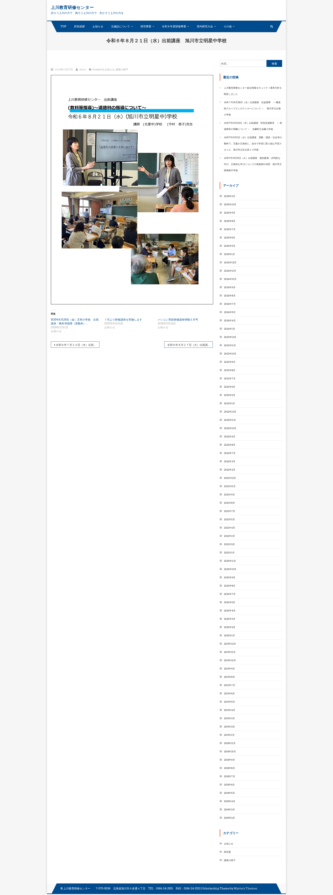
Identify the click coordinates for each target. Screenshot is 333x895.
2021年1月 (229, 552)
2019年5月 (229, 701)
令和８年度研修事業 (174, 26)
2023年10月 (230, 353)
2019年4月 (229, 709)
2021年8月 (229, 502)
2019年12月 (230, 643)
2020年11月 (230, 560)
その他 (228, 26)
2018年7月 (229, 776)
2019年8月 (229, 676)
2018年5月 (229, 792)
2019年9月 (229, 668)
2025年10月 (230, 204)
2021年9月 (229, 494)
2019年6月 (229, 693)
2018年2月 (229, 817)
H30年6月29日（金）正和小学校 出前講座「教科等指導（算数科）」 (75, 321)
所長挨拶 (79, 26)
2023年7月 (229, 378)
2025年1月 (229, 254)
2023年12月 (230, 336)
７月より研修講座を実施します (123, 319)
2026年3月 (229, 196)
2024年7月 (230, 303)
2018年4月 (229, 801)
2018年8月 (229, 768)
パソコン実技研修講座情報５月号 (178, 319)
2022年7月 (229, 453)
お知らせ (97, 26)
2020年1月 (229, 635)
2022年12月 (230, 411)
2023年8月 (229, 370)
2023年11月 (230, 345)
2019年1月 (229, 734)
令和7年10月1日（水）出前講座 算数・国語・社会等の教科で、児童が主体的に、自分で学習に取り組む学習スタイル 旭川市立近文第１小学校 (253, 143)
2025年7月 (229, 229)
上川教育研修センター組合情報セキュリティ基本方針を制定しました (253, 90)
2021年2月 (229, 544)
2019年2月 (229, 726)
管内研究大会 (205, 26)
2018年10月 (230, 751)
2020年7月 (229, 593)
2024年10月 (230, 278)
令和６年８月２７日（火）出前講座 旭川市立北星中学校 (190, 345)
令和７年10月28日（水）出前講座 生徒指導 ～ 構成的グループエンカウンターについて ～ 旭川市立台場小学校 (252, 108)
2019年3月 (229, 718)
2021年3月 (229, 535)
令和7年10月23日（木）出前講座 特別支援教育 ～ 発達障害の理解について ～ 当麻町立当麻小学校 (253, 126)
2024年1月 (229, 328)
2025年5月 (229, 245)
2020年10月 (230, 569)
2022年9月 (229, 436)
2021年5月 (229, 519)
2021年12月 (230, 477)
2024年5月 (229, 312)
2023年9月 (229, 361)
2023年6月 (229, 386)
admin (82, 69)
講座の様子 (122, 69)
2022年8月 (229, 444)
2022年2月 (229, 469)
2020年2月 (229, 627)
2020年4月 (229, 610)
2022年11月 (230, 419)
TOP (63, 26)
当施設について (120, 26)
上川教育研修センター (72, 7)
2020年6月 (229, 602)
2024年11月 (230, 270)
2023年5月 (229, 395)
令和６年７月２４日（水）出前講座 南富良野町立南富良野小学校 (77, 345)
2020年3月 (229, 618)
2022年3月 (229, 461)
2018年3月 (229, 809)
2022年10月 (230, 428)
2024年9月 (229, 287)
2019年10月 (230, 660)
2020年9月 (229, 577)
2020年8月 (229, 585)
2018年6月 (229, 784)
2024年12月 (230, 262)
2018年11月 (229, 743)
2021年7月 (229, 511)
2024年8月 (229, 295)
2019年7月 (229, 685)
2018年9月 (229, 759)
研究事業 (145, 26)
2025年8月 (229, 220)
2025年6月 (229, 237)
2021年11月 (229, 486)
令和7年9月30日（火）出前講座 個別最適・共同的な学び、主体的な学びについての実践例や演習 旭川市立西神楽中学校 (253, 164)
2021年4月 (229, 527)
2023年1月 (229, 403)
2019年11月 (229, 651)
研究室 (227, 851)
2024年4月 (230, 320)
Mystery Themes (245, 888)
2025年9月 (229, 212)
